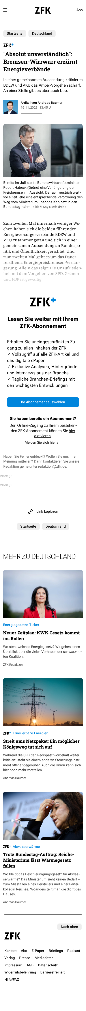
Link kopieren (47, 511)
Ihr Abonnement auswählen (43, 402)
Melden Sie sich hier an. (43, 442)
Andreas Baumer (50, 102)
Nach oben (69, 927)
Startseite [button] (43, 10)
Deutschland (42, 33)
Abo (80, 10)
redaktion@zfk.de (52, 466)
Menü (5, 10)
